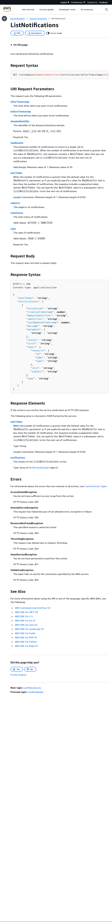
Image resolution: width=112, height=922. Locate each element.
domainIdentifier (19, 121)
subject (37, 371)
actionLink (35, 308)
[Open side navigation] (4, 18)
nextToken (16, 173)
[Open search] (106, 9)
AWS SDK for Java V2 (26, 624)
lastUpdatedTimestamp (42, 322)
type (13, 228)
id (37, 354)
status (32, 340)
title (31, 343)
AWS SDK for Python (26, 641)
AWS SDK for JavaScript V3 (29, 629)
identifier (35, 319)
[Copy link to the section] (8, 65)
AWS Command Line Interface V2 (32, 607)
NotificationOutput (39, 467)
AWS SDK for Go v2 (25, 620)
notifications (28, 301)
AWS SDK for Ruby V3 (26, 645)
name (39, 357)
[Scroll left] (20, 9)
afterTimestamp (19, 101)
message (33, 326)
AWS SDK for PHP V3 (26, 637)
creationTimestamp (40, 312)
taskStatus (16, 212)
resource (38, 350)
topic (31, 347)
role (35, 368)
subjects (15, 203)
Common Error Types (95, 486)
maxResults (16, 142)
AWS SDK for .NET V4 (26, 612)
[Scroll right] (95, 9)
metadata (33, 329)
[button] (19, 44)
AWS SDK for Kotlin (25, 633)
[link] (58, 18)
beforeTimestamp (20, 111)
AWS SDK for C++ (24, 616)
